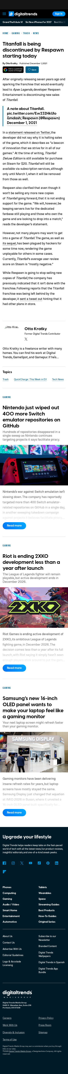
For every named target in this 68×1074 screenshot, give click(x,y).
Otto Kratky (12, 63)
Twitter (21, 863)
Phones (7, 887)
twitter (26, 339)
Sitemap (43, 1032)
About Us (7, 936)
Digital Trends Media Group (20, 1051)
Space (42, 899)
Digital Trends (19, 18)
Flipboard (4, 871)
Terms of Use (10, 1039)
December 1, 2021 (22, 122)
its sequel (9, 243)
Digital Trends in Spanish (52, 962)
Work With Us (10, 1025)
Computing (9, 893)
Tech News (58, 379)
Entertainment (11, 916)
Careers (7, 1017)
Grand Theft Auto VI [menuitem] (13, 22)
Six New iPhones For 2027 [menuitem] (39, 22)
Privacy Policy (46, 1017)
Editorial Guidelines (13, 955)
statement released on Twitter (29, 132)
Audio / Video (11, 904)
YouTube (30, 863)
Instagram (13, 863)
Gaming (7, 899)
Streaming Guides (49, 904)
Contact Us (9, 942)
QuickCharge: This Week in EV (30, 379)
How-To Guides (47, 916)
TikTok (39, 863)
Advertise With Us (12, 948)
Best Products (47, 910)
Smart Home (10, 910)
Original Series (47, 922)
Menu (4, 13)
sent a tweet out (31, 299)
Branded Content (48, 946)
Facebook (4, 863)
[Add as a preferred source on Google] (13, 69)
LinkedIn (56, 863)
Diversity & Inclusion (14, 1032)
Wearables (45, 893)
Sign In (59, 14)
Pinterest (47, 863)
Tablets (43, 887)
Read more (14, 525)
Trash (5, 379)
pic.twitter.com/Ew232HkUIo (31, 113)
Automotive (10, 922)
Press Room (45, 1025)
